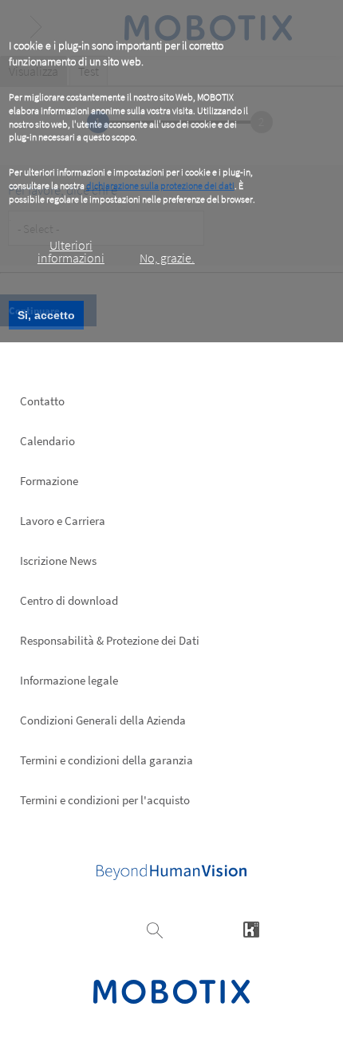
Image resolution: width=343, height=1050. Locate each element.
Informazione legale (69, 680)
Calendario (47, 440)
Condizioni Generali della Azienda (103, 720)
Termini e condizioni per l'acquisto (105, 799)
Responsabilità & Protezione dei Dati (109, 640)
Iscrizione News (58, 560)
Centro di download (69, 600)
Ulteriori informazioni (70, 251)
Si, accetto (46, 315)
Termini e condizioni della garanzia (106, 760)
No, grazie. (167, 258)
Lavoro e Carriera (62, 520)
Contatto (42, 401)
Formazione (49, 480)
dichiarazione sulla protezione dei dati (160, 185)
